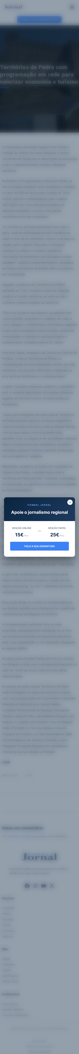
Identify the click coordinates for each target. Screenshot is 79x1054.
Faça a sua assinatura (39, 546)
